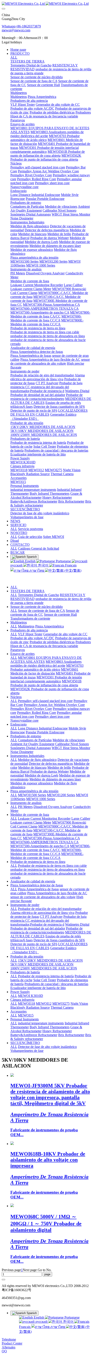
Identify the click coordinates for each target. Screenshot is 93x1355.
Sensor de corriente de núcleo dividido (36, 607)
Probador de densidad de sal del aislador (37, 928)
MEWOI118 (26, 1003)
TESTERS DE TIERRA (27, 591)
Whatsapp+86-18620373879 (21, 26)
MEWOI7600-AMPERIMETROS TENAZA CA (44, 842)
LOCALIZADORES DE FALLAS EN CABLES (49, 946)
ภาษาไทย (37, 570)
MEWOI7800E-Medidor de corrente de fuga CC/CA (46, 856)
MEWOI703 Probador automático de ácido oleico (46, 667)
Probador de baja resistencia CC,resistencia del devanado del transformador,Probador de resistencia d (48, 920)
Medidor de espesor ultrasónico (31, 783)
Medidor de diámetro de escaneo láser (55, 779)
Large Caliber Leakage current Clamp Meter (50, 820)
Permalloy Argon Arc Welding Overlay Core (54, 705)
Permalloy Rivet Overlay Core (31, 709)
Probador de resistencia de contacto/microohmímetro (46, 930)
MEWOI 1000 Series (40, 799)
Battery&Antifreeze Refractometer (33, 1035)
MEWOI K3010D (30, 996)
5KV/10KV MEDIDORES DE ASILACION (42, 964)
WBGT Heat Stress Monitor (71, 748)
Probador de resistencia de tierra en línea (37, 862)
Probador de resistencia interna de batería (46, 976)
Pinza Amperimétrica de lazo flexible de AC (57, 893)
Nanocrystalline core (24, 720)
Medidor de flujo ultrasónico (37, 760)
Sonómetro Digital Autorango (30, 748)
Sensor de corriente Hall (60, 614)
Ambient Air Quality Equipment (32, 744)
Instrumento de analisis (26, 803)
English (30, 561)
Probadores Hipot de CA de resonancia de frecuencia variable (50, 644)
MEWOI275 (61, 1003)
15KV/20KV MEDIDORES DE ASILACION (50, 960)
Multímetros (18, 622)
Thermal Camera (62, 1007)
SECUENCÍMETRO (25, 1043)
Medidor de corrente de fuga (29, 814)
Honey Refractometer (57, 1031)
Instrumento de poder (24, 905)
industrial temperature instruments (41, 1023)
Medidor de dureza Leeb (41, 775)
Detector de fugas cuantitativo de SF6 (59, 940)
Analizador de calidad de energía (32, 881)
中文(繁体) (72, 570)
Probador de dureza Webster (49, 771)
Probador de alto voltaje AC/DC (32, 638)
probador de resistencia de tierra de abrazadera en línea (47, 869)
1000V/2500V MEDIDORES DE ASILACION (43, 968)
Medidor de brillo (59, 767)
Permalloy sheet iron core (52, 716)
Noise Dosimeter (21, 752)
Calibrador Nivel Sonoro (72, 744)
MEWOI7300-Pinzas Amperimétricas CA (51, 838)
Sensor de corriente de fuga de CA (41, 610)
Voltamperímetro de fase (26, 1050)
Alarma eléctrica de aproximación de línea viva (42, 913)
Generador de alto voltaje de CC (65, 634)
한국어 (43, 565)
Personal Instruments (24, 1019)
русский (41, 1321)
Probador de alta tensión (26, 956)
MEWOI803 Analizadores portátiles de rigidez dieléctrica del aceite (46, 663)
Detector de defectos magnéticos (51, 763)
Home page (18, 49)
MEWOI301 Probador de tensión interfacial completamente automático (46, 679)
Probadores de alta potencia (29, 630)
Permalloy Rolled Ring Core (36, 712)
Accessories (18, 1011)
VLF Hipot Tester (30, 634)
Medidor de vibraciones (69, 740)
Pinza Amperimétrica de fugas (38, 889)
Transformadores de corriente (30, 618)
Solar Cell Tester (44, 980)
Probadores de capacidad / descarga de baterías (56, 984)
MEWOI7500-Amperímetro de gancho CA (39, 846)
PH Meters (25, 807)
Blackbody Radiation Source (30, 1007)
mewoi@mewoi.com (16, 30)
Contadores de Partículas (35, 740)
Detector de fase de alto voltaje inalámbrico (47, 1047)
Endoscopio (18, 724)
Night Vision (79, 1003)
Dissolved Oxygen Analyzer (53, 807)
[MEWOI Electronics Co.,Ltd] (46, 4)
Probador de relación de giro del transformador (50, 909)
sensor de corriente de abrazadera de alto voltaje (42, 897)
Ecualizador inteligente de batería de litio (38, 988)
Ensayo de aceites (22, 654)
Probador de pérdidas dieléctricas (52, 642)
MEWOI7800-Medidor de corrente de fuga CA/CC (50, 848)
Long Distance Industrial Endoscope (43, 728)
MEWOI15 (26, 1015)
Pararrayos (17, 650)
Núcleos (16, 697)
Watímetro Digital (77, 924)
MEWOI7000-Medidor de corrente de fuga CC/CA (46, 852)
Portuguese (63, 561)
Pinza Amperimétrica (49, 626)
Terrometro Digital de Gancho (38, 595)
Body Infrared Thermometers (49, 1027)
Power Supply (20, 992)
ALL (13, 57)
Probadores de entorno (25, 736)
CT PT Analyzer (51, 916)
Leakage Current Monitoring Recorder (44, 818)
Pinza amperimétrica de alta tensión (34, 791)
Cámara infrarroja (22, 999)
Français (70, 565)
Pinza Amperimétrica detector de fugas (36, 885)
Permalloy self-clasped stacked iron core (45, 701)
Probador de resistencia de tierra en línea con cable (52, 865)
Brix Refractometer (71, 1035)
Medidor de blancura (32, 767)
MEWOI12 (43, 1003)
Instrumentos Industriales (27, 756)
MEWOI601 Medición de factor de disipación (44, 671)
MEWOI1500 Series (32, 795)
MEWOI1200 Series (61, 795)
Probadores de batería (25, 972)
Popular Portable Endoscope (45, 732)
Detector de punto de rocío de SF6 (33, 944)
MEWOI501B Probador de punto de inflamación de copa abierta (46, 683)
